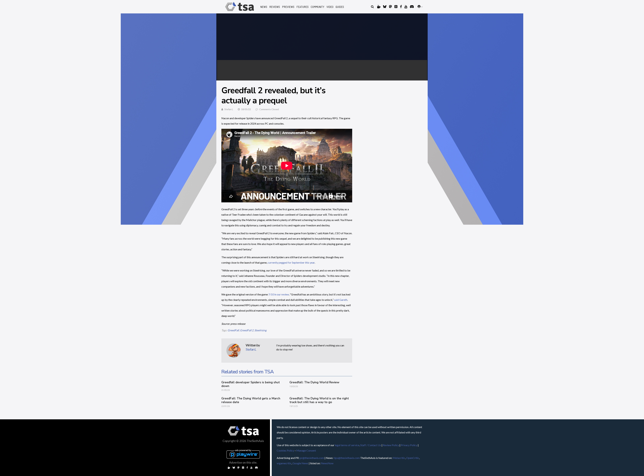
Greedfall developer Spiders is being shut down (250, 384)
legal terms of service (347, 445)
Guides (340, 6)
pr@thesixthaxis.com (312, 457)
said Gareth (340, 299)
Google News (300, 463)
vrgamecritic (284, 463)
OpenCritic (412, 457)
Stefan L (228, 109)
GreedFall (233, 330)
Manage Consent (306, 450)
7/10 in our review (278, 294)
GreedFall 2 (246, 330)
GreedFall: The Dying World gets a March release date (250, 400)
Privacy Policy (409, 445)
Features (303, 6)
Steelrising (260, 330)
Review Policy (391, 445)
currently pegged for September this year (291, 262)
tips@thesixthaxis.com (347, 457)
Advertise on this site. (243, 462)
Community (317, 6)
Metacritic (399, 457)
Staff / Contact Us (370, 445)
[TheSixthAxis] (239, 11)
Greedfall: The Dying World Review (314, 382)
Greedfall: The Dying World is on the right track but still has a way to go (319, 400)
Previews (288, 6)
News (263, 6)
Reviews (274, 6)
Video (330, 6)
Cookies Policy (285, 450)
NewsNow (327, 463)
